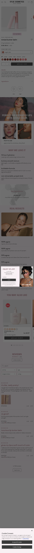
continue (9, 279)
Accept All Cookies (17, 542)
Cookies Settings (17, 547)
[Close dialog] (32, 267)
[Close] (32, 530)
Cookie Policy (25, 538)
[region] (17, 540)
